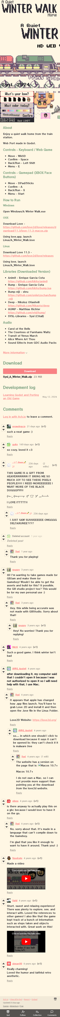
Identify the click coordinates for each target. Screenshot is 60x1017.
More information (14, 352)
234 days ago (41, 513)
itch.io (5, 999)
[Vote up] (3, 426)
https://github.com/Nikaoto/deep (29, 305)
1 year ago (36, 536)
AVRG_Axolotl (19, 668)
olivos (15, 800)
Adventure (14, 1006)
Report (27, 999)
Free (21, 1006)
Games (6, 1006)
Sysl (17, 551)
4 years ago (25, 647)
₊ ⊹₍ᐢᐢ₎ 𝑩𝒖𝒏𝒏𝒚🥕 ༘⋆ (23, 512)
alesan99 (17, 963)
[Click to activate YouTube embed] (26, 878)
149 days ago (26, 444)
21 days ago (33, 426)
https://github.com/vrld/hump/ (27, 312)
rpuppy (16, 569)
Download (30, 371)
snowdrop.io (18, 426)
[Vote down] (3, 429)
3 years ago (27, 569)
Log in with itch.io (14, 416)
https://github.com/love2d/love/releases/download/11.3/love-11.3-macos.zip (29, 228)
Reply (10, 436)
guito (15, 444)
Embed (34, 999)
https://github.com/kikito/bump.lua (29, 288)
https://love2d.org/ (44, 720)
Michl (15, 647)
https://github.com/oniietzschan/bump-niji (32, 296)
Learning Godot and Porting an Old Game (21, 396)
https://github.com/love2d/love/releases (28, 255)
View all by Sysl (16, 999)
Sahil (14, 900)
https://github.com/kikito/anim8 (28, 281)
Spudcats (17, 858)
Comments (52, 1015)
